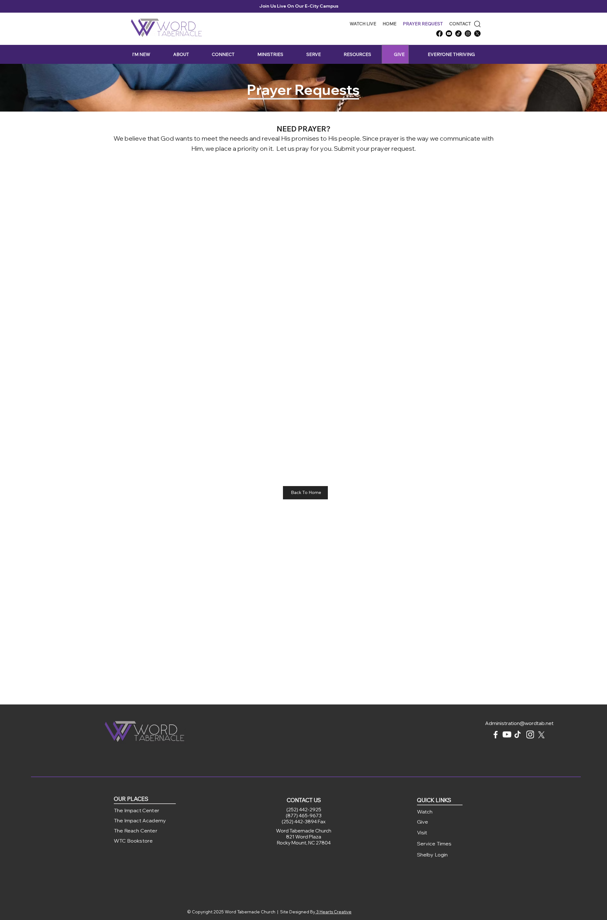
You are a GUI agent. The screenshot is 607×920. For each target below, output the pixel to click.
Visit (422, 832)
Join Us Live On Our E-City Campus (300, 6)
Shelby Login (432, 854)
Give (422, 822)
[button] (141, 55)
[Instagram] (468, 33)
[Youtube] (449, 33)
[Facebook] (439, 33)
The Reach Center (135, 830)
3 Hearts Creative (333, 911)
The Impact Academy (140, 820)
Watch (425, 811)
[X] (477, 33)
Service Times (434, 843)
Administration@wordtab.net (519, 723)
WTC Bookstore (133, 841)
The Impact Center (136, 810)
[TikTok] (458, 33)
